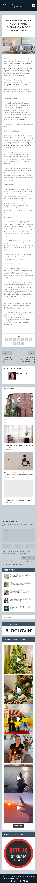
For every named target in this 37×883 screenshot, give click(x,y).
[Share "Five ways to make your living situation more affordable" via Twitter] (11, 340)
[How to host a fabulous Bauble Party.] (6, 608)
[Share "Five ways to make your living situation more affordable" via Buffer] (30, 340)
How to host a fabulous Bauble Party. (20, 608)
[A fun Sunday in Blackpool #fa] (18, 719)
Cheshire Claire (22, 373)
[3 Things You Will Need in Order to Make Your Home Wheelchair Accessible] (18, 461)
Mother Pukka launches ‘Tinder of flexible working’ (21, 600)
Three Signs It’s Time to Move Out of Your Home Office (20, 592)
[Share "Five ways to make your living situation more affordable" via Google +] (15, 340)
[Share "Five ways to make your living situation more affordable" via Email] (19, 344)
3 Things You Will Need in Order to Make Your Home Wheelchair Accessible (18, 474)
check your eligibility (19, 119)
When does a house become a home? (17, 500)
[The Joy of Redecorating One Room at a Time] (6, 576)
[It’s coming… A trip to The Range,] (18, 689)
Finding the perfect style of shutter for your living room (18, 446)
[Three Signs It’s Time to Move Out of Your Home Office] (6, 592)
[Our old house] (18, 405)
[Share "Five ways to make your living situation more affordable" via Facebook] (7, 340)
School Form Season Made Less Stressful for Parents (20, 584)
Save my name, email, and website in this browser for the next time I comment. (16, 552)
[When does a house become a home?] (18, 488)
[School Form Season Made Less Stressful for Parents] (6, 584)
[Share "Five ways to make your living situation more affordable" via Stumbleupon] (15, 344)
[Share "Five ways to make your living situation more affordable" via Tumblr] (19, 340)
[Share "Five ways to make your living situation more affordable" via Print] (22, 344)
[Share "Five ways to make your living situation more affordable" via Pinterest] (22, 340)
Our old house (9, 420)
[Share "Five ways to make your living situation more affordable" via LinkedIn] (26, 340)
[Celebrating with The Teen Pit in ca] (18, 748)
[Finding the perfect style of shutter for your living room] (18, 434)
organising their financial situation (16, 85)
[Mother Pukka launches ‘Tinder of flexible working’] (6, 600)
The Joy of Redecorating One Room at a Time (20, 576)
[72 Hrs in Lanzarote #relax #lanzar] (18, 808)
